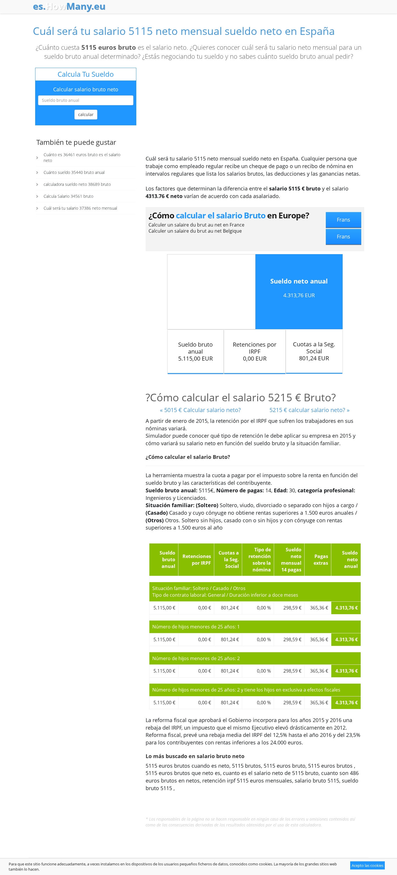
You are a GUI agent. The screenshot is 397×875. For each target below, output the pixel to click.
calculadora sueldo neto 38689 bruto (77, 184)
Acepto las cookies (367, 865)
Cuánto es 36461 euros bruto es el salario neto (82, 157)
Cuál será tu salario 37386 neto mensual (80, 208)
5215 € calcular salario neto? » (309, 410)
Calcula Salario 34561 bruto (68, 196)
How (69, 6)
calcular (86, 114)
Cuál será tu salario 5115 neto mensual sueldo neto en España (184, 31)
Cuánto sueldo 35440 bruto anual (74, 172)
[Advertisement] (255, 111)
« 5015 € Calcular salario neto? (200, 410)
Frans (343, 219)
